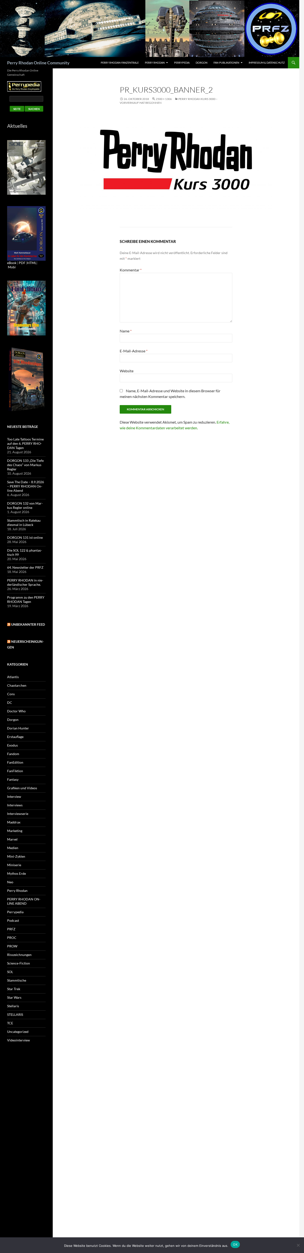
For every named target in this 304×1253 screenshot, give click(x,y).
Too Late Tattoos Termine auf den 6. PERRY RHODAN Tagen (25, 443)
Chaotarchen (16, 685)
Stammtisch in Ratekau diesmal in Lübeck (24, 522)
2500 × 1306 (164, 99)
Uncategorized (17, 1032)
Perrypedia (182, 62)
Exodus (12, 745)
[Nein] (298, 1245)
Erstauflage (15, 737)
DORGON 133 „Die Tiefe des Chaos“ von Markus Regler (25, 465)
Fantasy (13, 779)
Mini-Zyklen (16, 856)
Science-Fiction (18, 963)
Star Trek (13, 989)
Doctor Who (16, 711)
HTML (31, 263)
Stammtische (16, 980)
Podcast (13, 920)
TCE (10, 1023)
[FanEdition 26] (26, 308)
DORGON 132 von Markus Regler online (25, 505)
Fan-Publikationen (226, 62)
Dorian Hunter (18, 728)
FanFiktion (15, 771)
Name (126, 331)
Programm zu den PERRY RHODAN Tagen (25, 599)
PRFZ (11, 929)
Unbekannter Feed (28, 624)
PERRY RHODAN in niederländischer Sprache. (25, 582)
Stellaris (13, 1006)
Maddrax (13, 822)
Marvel (12, 839)
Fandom (13, 754)
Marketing (14, 831)
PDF (22, 263)
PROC (11, 938)
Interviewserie (17, 814)
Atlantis (13, 677)
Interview (14, 796)
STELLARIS (15, 1014)
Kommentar (131, 270)
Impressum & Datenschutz (267, 62)
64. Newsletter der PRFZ (25, 567)
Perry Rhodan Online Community (38, 62)
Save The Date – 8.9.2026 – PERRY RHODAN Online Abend (25, 486)
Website (126, 371)
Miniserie (14, 865)
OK (235, 1244)
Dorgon (201, 62)
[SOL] (26, 167)
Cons (11, 694)
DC (9, 702)
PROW (12, 946)
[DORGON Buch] (26, 379)
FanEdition (15, 762)
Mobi (12, 267)
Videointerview (18, 1040)
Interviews (15, 805)
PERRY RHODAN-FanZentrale (120, 62)
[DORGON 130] (26, 233)
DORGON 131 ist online (25, 537)
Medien (12, 848)
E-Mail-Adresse (133, 351)
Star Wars (14, 997)
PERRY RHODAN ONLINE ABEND (23, 901)
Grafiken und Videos (22, 788)
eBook (11, 263)
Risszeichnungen (19, 955)
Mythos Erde (16, 873)
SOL (10, 972)
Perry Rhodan (155, 62)
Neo (10, 882)
